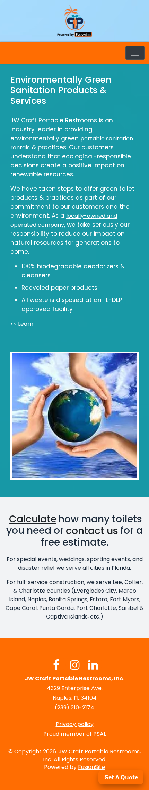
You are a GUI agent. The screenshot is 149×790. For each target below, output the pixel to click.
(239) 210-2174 (74, 708)
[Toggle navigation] (135, 53)
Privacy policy (75, 724)
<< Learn (21, 324)
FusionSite (91, 767)
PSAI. (99, 734)
